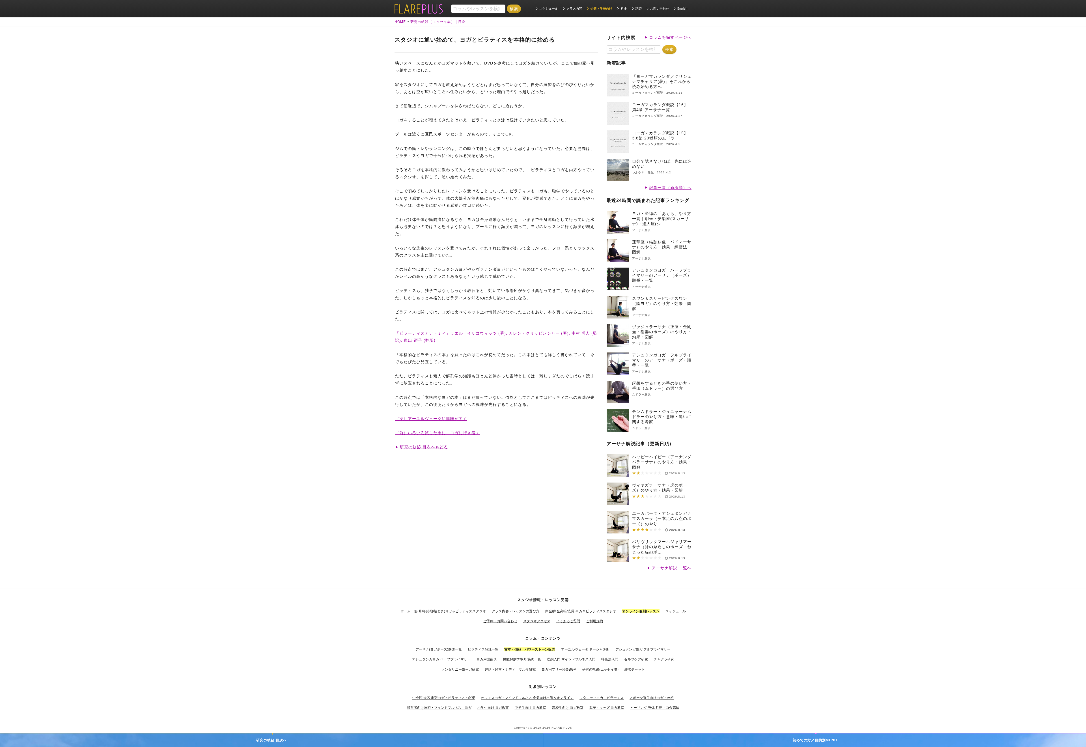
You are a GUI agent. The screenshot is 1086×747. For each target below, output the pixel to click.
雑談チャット (634, 669)
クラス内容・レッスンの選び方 (515, 611)
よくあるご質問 (568, 621)
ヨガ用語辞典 (487, 659)
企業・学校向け (601, 8)
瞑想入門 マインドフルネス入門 (571, 659)
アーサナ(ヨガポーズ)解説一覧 (438, 649)
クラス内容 (574, 8)
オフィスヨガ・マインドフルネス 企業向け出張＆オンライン (527, 698)
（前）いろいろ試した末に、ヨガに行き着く (437, 432)
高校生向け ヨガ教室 (567, 708)
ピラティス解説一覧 (483, 649)
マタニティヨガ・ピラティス (601, 698)
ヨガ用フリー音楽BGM (559, 669)
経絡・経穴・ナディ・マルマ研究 (510, 669)
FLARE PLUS (561, 727)
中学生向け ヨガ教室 (530, 708)
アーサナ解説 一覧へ (671, 568)
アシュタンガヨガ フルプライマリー (643, 649)
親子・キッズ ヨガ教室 (606, 708)
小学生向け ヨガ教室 (493, 708)
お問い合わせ (659, 8)
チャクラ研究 (664, 659)
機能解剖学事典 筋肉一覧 (522, 659)
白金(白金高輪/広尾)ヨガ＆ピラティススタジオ (580, 611)
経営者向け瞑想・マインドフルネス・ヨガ (439, 708)
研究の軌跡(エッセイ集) (600, 669)
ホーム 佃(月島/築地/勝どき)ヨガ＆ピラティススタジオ (443, 611)
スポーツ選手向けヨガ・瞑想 (652, 698)
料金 (624, 8)
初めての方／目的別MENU (815, 740)
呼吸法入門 (609, 659)
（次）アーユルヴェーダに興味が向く (431, 418)
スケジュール (548, 8)
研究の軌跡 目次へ (271, 740)
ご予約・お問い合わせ (500, 621)
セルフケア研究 (636, 659)
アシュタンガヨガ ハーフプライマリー (441, 659)
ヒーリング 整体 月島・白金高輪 (654, 708)
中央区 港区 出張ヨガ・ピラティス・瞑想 (443, 698)
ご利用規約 (594, 621)
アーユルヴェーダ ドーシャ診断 (585, 649)
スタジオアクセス (536, 621)
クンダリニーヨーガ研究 (460, 669)
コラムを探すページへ (670, 37)
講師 (638, 8)
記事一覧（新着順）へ (670, 187)
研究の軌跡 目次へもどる (424, 447)
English (682, 8)
